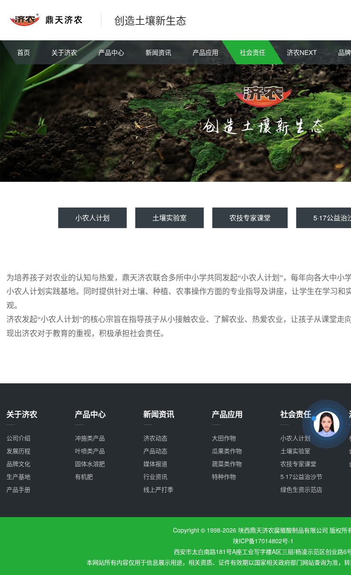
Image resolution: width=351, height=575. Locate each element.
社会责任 (252, 52)
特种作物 (224, 476)
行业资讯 (155, 476)
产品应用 (205, 52)
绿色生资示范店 (301, 489)
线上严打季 (158, 489)
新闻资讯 (158, 52)
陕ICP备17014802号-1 (263, 540)
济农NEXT (302, 52)
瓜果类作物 (227, 450)
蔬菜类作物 (227, 463)
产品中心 (111, 52)
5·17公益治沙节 (301, 476)
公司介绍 (18, 438)
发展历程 (18, 450)
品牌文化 (18, 463)
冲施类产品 (90, 438)
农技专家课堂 (250, 218)
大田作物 (224, 438)
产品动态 (155, 450)
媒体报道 (155, 463)
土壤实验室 (169, 218)
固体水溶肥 (90, 463)
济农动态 (155, 438)
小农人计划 (92, 218)
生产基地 (18, 476)
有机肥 (84, 476)
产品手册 (18, 489)
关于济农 (64, 52)
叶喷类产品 (90, 450)
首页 (23, 52)
